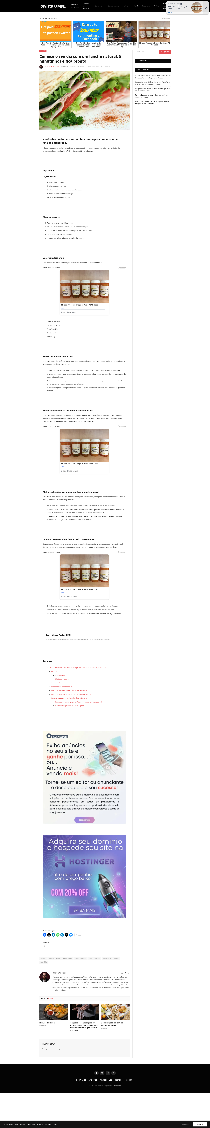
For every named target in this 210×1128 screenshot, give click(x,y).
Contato (130, 1080)
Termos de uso (106, 1080)
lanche (58, 958)
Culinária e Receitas (86, 6)
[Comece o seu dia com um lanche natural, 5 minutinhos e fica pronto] (84, 100)
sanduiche (43, 962)
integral (51, 958)
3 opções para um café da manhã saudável (112, 1024)
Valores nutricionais (58, 683)
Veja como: (55, 671)
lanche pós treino (80, 958)
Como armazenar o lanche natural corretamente (69, 698)
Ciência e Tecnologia (75, 6)
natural (116, 958)
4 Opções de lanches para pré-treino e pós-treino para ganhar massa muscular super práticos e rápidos (84, 1026)
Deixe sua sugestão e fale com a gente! (70, 705)
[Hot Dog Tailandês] (53, 1012)
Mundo (136, 6)
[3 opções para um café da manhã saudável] (115, 1012)
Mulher (125, 6)
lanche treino (107, 958)
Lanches (43, 51)
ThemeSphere (116, 1086)
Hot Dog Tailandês (47, 1023)
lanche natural (67, 958)
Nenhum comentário (94, 66)
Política (156, 6)
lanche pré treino (94, 958)
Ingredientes (60, 675)
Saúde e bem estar (165, 6)
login (59, 1049)
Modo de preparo (62, 679)
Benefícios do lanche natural (62, 687)
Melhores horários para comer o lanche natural (69, 690)
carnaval (43, 958)
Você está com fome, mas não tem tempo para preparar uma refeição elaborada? (77, 667)
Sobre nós (119, 1080)
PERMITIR (200, 1124)
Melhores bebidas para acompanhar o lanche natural (71, 694)
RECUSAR (185, 1124)
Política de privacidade (86, 1080)
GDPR (55, 1124)
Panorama (146, 6)
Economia (98, 6)
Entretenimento (113, 6)
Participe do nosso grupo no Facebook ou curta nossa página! (78, 702)
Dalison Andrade (52, 66)
